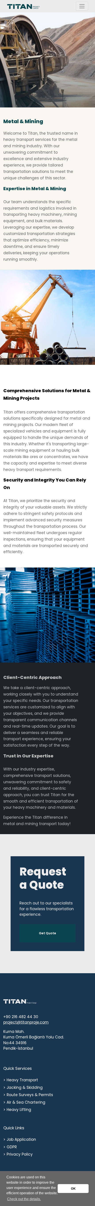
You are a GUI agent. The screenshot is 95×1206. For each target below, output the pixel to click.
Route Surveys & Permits (30, 1094)
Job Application (21, 1139)
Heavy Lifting (19, 1109)
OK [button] (73, 1188)
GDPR (12, 1147)
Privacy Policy (20, 1154)
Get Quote (47, 933)
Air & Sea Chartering (26, 1102)
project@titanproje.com (26, 1022)
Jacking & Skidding (25, 1087)
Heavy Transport (22, 1080)
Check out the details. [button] (24, 1199)
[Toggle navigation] (82, 6)
